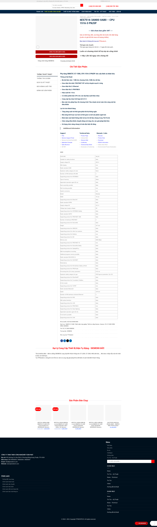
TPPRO (62, 7)
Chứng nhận (110, 455)
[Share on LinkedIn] (70, 340)
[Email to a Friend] (67, 340)
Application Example (67, 142)
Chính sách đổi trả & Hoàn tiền (10, 489)
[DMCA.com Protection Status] (78, 523)
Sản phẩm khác (87, 11)
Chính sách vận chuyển (8, 484)
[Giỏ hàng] (120, 6)
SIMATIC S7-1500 (70, 324)
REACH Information (103, 142)
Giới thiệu (112, 11)
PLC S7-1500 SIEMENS (68, 328)
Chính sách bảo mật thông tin (10, 491)
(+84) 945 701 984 (112, 6)
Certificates (84, 142)
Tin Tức (109, 480)
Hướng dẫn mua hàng (8, 479)
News (108, 471)
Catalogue (109, 452)
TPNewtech (102, 41)
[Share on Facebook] (61, 340)
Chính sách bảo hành (8, 486)
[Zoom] (37, 47)
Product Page (84, 135)
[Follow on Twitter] (112, 1)
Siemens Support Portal (68, 138)
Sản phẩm (109, 447)
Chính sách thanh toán (8, 481)
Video (109, 483)
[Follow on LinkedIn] (119, 1)
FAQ (63, 135)
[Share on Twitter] (64, 340)
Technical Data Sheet (86, 144)
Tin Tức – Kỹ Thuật (100, 11)
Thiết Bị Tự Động (106, 16)
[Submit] (153, 461)
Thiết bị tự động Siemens (93, 324)
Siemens (59, 7)
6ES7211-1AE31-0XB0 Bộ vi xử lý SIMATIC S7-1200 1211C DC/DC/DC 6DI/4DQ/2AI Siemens (95, 425)
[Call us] (115, 1)
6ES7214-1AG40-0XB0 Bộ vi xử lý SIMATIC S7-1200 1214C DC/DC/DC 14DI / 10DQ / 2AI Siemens (61, 425)
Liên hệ (118, 11)
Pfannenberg (67, 7)
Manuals (100, 135)
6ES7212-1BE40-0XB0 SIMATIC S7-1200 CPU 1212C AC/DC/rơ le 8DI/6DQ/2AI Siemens (43, 425)
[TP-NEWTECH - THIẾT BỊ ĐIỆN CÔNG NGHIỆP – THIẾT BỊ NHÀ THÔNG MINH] (42, 6)
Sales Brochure (66, 144)
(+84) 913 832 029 (95, 6)
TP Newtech (70, 334)
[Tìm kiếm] (81, 5)
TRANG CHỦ (39, 11)
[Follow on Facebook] (111, 1)
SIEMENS (69, 331)
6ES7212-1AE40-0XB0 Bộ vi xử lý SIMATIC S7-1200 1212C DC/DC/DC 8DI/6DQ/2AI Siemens (78, 425)
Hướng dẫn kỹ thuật (113, 487)
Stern (74, 7)
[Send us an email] (114, 1)
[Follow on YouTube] (120, 1)
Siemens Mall (84, 140)
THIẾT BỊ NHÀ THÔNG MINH (71, 11)
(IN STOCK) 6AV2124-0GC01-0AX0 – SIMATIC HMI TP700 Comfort (113, 424)
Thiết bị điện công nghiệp (52, 11)
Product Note (101, 138)
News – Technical (112, 477)
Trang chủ (83, 16)
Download (100, 140)
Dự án (108, 450)
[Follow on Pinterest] (117, 1)
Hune (71, 7)
